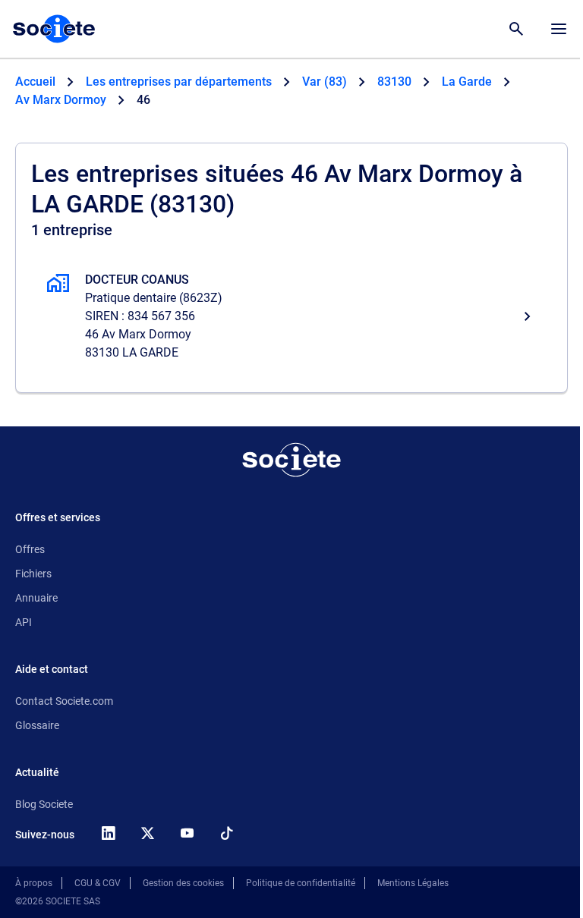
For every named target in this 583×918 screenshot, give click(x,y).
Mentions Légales (413, 883)
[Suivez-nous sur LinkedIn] (108, 833)
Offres (30, 549)
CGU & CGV (97, 883)
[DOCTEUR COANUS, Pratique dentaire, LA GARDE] (291, 316)
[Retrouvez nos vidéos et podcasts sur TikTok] (226, 833)
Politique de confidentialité (300, 883)
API (23, 622)
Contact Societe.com (64, 701)
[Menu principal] (559, 29)
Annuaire (36, 598)
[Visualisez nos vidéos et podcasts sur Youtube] (187, 833)
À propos (33, 883)
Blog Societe (44, 804)
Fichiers (33, 573)
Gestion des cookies (183, 883)
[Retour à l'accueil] (291, 460)
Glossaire (37, 725)
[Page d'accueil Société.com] (54, 29)
